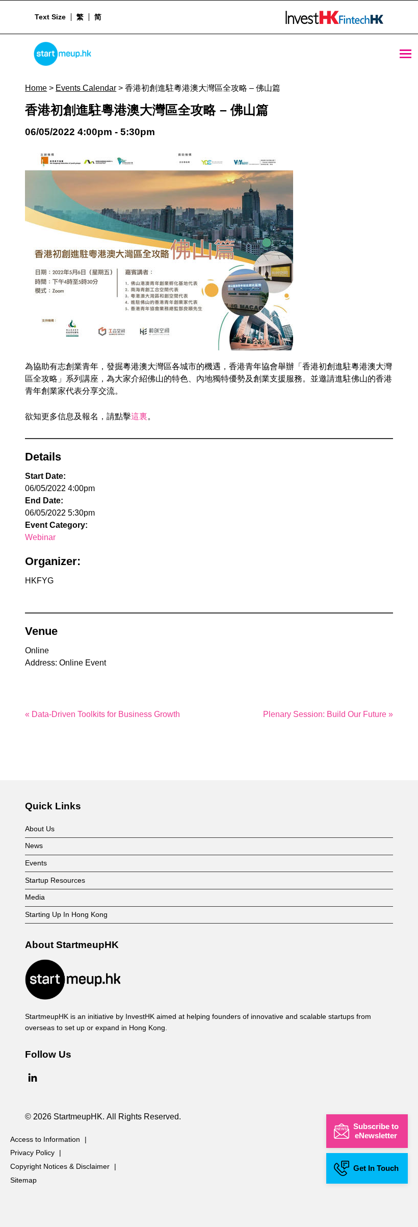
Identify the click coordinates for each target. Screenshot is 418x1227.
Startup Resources (55, 880)
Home (36, 88)
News (34, 845)
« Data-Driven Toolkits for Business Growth (102, 714)
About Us (40, 829)
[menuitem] (80, 16)
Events (36, 863)
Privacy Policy (32, 1152)
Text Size (50, 16)
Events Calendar (86, 88)
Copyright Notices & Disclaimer (60, 1166)
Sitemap (23, 1180)
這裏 (139, 416)
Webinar (40, 537)
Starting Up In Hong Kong (66, 914)
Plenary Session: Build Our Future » (328, 714)
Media (35, 897)
